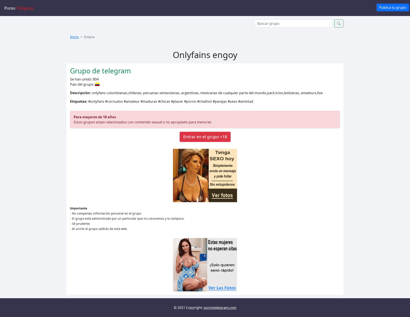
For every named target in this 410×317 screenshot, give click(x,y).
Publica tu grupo (392, 7)
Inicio (74, 37)
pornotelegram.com (220, 307)
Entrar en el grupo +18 (205, 137)
